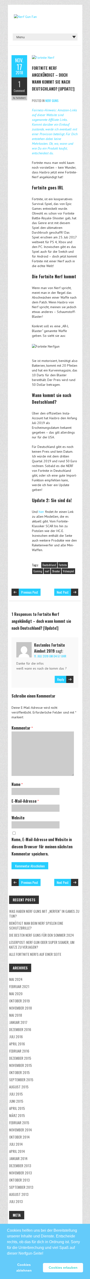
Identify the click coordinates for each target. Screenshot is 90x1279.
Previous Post (29, 592)
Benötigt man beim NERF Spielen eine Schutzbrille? (36, 925)
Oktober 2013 (19, 1179)
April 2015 (17, 1108)
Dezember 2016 (20, 1029)
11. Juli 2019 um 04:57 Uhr (50, 656)
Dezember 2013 (20, 1165)
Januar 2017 (18, 1022)
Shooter (56, 571)
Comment (19, 90)
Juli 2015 (16, 1093)
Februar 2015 (19, 1122)
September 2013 (21, 1187)
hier (41, 512)
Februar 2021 (19, 986)
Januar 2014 (18, 1158)
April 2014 (17, 1151)
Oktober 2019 (19, 1000)
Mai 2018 (15, 1015)
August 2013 (19, 1194)
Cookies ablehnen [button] (24, 1267)
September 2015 (21, 1079)
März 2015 (17, 1115)
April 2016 (17, 1043)
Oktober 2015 (19, 1072)
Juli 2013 (16, 1201)
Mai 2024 (16, 979)
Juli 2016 (16, 1036)
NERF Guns (52, 100)
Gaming (37, 571)
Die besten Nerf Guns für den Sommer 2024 (41, 935)
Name (17, 784)
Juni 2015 (16, 1101)
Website (18, 818)
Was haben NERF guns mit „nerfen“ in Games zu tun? (44, 913)
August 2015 (19, 1086)
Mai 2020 (16, 993)
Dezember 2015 (20, 1058)
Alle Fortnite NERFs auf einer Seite (35, 954)
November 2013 (20, 1172)
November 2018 (20, 1007)
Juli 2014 (16, 1144)
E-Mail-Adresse (25, 801)
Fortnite (63, 565)
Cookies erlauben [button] (63, 1267)
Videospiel (68, 571)
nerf (47, 571)
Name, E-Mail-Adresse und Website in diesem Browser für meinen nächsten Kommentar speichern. (42, 847)
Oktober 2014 (19, 1136)
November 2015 (20, 1065)
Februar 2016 (19, 1050)
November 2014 (20, 1129)
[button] (45, 1251)
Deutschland (49, 565)
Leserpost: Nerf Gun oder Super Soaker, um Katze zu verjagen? (41, 945)
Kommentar (22, 728)
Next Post (63, 592)
